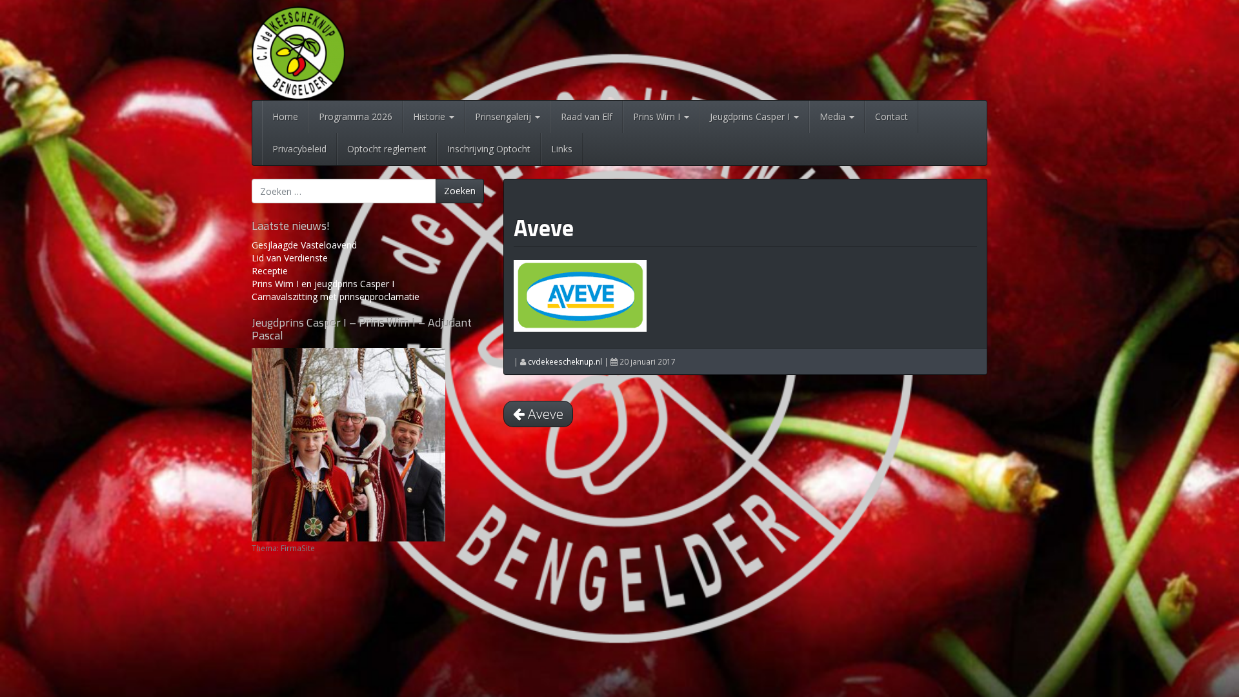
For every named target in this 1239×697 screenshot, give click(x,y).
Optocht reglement (387, 149)
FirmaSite (298, 548)
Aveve (544, 227)
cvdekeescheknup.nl (565, 361)
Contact (891, 116)
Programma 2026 (355, 116)
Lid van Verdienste (290, 258)
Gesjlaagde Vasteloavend (304, 245)
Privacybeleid (299, 149)
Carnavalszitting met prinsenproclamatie (335, 296)
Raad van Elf (586, 116)
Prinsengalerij (504, 116)
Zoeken (460, 191)
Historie (430, 116)
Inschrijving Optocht (488, 149)
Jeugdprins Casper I (751, 116)
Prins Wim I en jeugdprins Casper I (323, 284)
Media (834, 116)
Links (561, 149)
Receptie (270, 271)
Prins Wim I (658, 116)
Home (285, 116)
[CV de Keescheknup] (298, 52)
